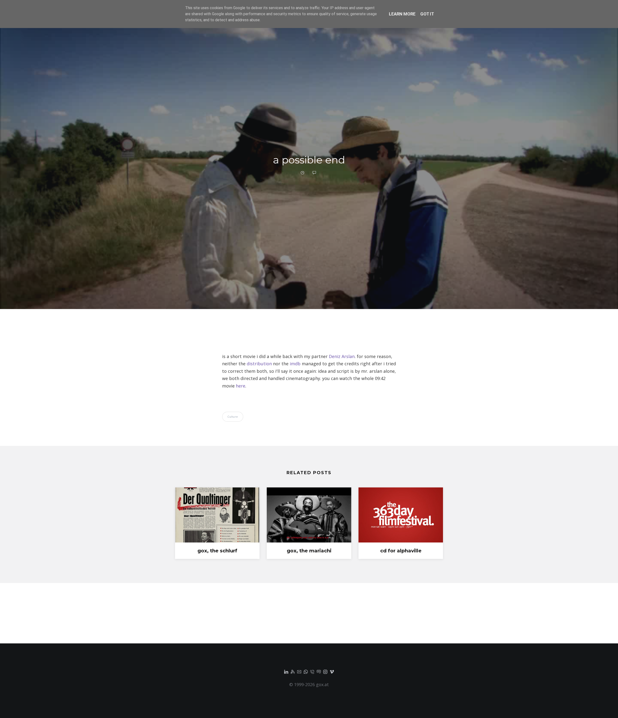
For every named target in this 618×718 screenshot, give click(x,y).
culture (232, 416)
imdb (295, 363)
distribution (259, 363)
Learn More (402, 13)
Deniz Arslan (342, 356)
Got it (427, 13)
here (240, 386)
